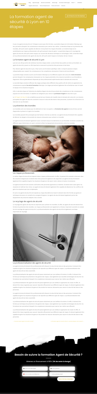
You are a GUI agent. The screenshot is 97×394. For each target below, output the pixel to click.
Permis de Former (56, 5)
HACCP (72, 2)
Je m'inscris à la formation (76, 16)
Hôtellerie (79, 2)
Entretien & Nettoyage (64, 2)
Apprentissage (36, 2)
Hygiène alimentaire (33, 5)
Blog (30, 2)
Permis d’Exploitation (45, 5)
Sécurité (63, 5)
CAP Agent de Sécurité (21, 97)
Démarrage (54, 2)
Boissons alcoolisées (45, 2)
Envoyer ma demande (66, 379)
